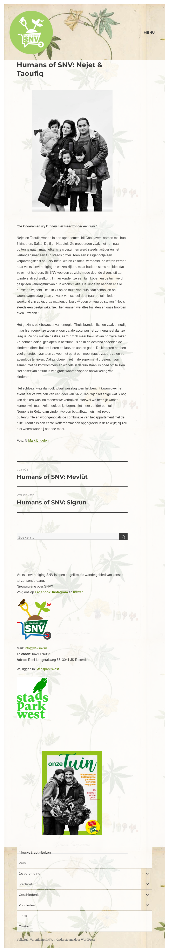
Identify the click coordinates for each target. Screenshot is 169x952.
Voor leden (27, 905)
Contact (25, 926)
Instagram (60, 592)
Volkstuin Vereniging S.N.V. (35, 939)
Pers (22, 863)
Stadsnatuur (28, 884)
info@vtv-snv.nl (36, 648)
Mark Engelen (38, 440)
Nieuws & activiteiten (35, 852)
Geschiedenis (29, 895)
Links (23, 916)
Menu (149, 33)
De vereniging (29, 874)
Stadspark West (47, 669)
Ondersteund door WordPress (75, 939)
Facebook (42, 592)
